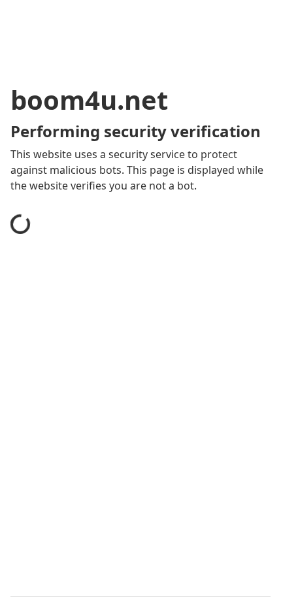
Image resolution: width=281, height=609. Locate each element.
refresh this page (68, 447)
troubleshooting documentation (106, 499)
